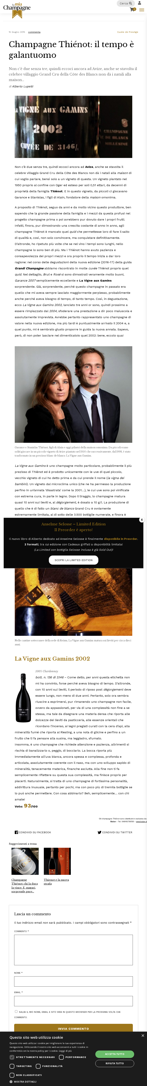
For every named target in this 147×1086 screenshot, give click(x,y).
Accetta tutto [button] (114, 1054)
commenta (34, 32)
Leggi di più (65, 1050)
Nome (18, 973)
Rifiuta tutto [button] (115, 1063)
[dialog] (73, 1059)
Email (18, 992)
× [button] (142, 1035)
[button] (50, 1081)
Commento (21, 931)
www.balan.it (141, 821)
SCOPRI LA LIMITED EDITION (73, 560)
